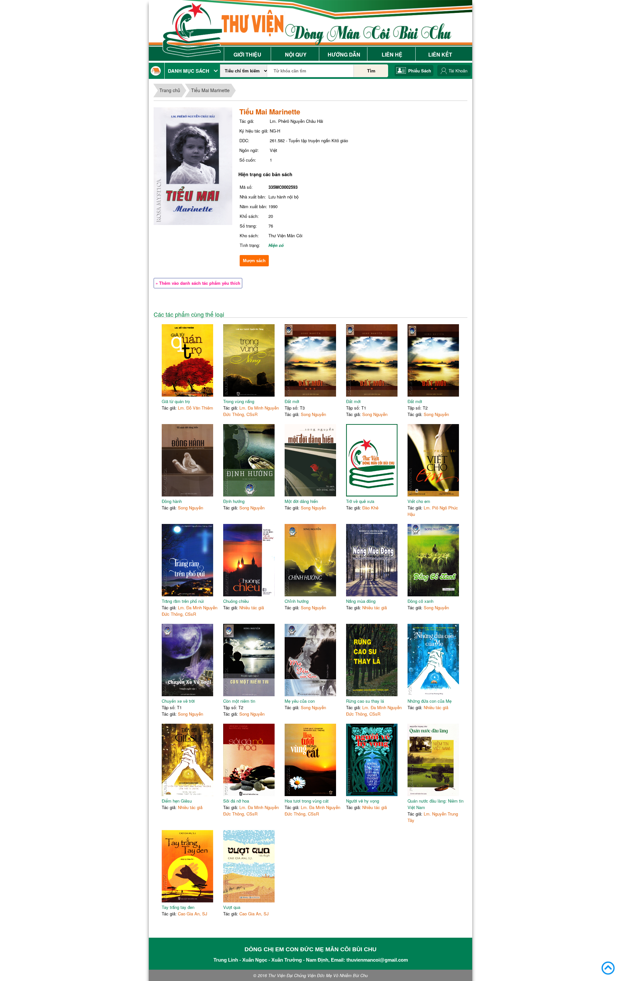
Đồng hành (172, 501)
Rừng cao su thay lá (365, 701)
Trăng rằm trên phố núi (183, 601)
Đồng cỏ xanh (420, 601)
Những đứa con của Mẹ (430, 701)
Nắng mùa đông (361, 601)
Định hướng (234, 501)
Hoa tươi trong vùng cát (307, 801)
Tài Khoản (458, 71)
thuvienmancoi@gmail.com (377, 960)
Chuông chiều (236, 601)
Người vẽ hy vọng (362, 801)
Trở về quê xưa (360, 501)
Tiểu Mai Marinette (210, 90)
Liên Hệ (392, 54)
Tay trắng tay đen (178, 907)
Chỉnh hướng (297, 601)
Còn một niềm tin (239, 701)
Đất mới (292, 401)
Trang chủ (169, 90)
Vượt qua (231, 907)
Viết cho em (419, 501)
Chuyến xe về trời (178, 701)
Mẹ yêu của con (300, 701)
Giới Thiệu (247, 54)
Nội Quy (296, 54)
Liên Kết (440, 54)
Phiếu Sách (419, 71)
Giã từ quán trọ (176, 401)
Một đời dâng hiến (301, 501)
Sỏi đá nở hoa (236, 801)
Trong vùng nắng (238, 401)
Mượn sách (254, 260)
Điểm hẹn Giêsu (177, 801)
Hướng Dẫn (344, 54)
